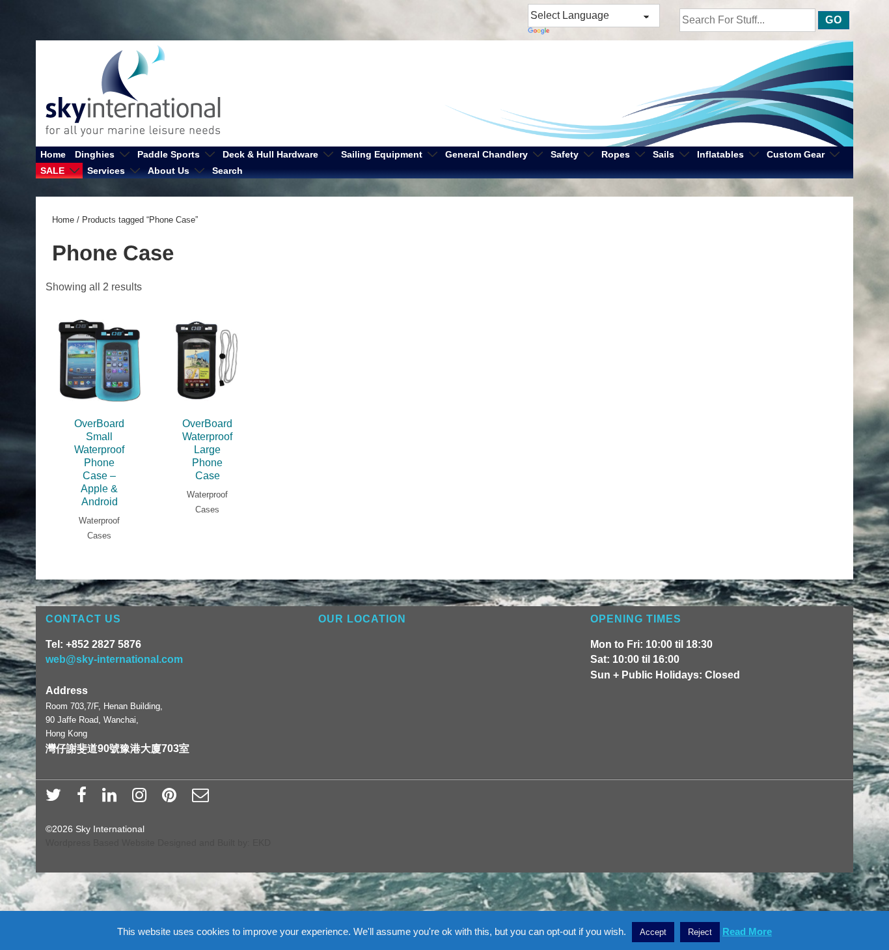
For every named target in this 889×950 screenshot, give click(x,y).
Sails (663, 154)
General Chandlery (486, 154)
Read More (747, 931)
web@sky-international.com (114, 659)
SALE (52, 170)
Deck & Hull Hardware (270, 154)
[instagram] (142, 799)
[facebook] (84, 799)
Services (106, 170)
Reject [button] (700, 932)
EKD (262, 842)
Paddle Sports (168, 154)
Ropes (615, 154)
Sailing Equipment (381, 154)
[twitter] (56, 799)
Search (227, 170)
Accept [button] (653, 932)
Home (53, 154)
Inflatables (720, 154)
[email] (202, 799)
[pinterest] (172, 799)
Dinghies (95, 154)
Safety (565, 154)
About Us (168, 170)
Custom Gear (796, 154)
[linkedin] (112, 799)
